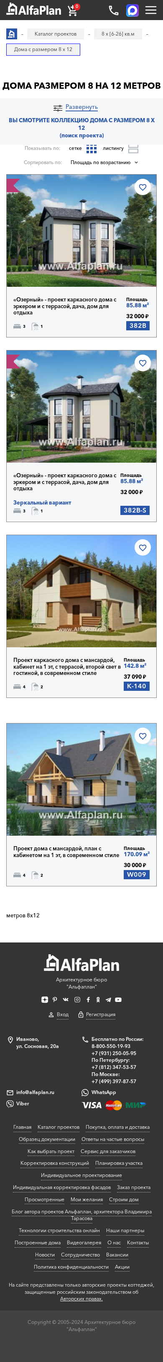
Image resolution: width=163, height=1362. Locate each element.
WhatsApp (104, 1092)
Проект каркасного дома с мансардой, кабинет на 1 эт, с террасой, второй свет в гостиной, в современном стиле (67, 666)
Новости (45, 1254)
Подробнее (43, 268)
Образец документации (47, 1139)
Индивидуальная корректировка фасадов (62, 1187)
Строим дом (124, 1199)
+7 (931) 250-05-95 (114, 1053)
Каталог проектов (58, 1127)
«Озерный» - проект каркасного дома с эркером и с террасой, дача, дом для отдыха (64, 306)
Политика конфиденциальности (71, 1267)
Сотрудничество (80, 1254)
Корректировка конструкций (54, 1163)
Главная (22, 1127)
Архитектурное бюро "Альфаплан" (81, 983)
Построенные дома (38, 1242)
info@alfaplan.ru (35, 1092)
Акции (122, 1267)
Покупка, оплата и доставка (118, 1127)
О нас (114, 1242)
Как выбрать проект (51, 1151)
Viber (22, 1103)
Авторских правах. (81, 1299)
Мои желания (87, 1199)
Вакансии (117, 1254)
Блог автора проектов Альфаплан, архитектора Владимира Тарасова (82, 1215)
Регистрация (100, 1014)
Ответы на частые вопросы (113, 1139)
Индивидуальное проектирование (81, 1175)
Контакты (138, 1242)
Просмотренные (44, 1199)
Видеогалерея (84, 1242)
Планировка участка (119, 1163)
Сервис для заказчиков (108, 1151)
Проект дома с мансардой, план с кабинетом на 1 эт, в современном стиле (66, 851)
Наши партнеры (125, 1230)
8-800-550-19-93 (111, 1046)
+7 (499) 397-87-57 (114, 1081)
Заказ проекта (133, 1187)
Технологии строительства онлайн (59, 1230)
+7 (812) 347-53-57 (114, 1067)
